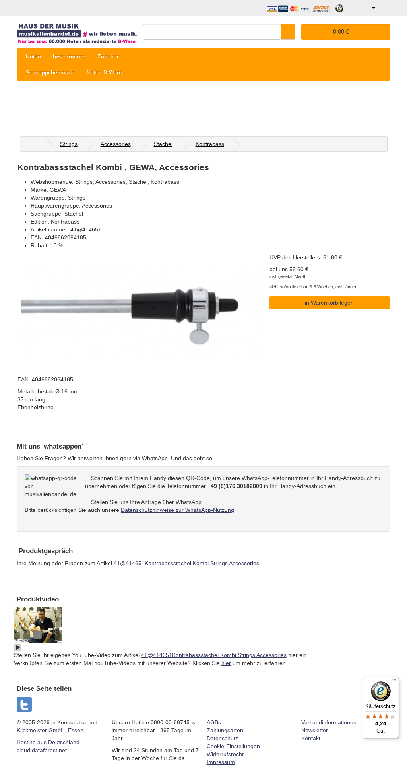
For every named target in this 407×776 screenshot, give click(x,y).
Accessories (116, 144)
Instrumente (69, 56)
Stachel (163, 144)
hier (226, 663)
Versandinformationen (329, 722)
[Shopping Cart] (383, 8)
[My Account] (367, 8)
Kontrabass (210, 144)
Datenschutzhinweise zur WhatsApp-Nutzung (177, 510)
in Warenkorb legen (329, 303)
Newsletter (314, 730)
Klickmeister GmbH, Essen (50, 730)
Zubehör (108, 56)
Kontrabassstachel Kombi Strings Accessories (187, 563)
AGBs (214, 722)
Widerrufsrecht (225, 754)
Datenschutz (222, 738)
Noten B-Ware (104, 72)
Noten (33, 56)
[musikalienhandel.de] (77, 31)
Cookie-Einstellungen (233, 746)
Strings (69, 144)
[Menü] (394, 682)
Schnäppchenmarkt (50, 72)
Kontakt (310, 738)
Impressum (221, 762)
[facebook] (25, 704)
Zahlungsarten (225, 730)
